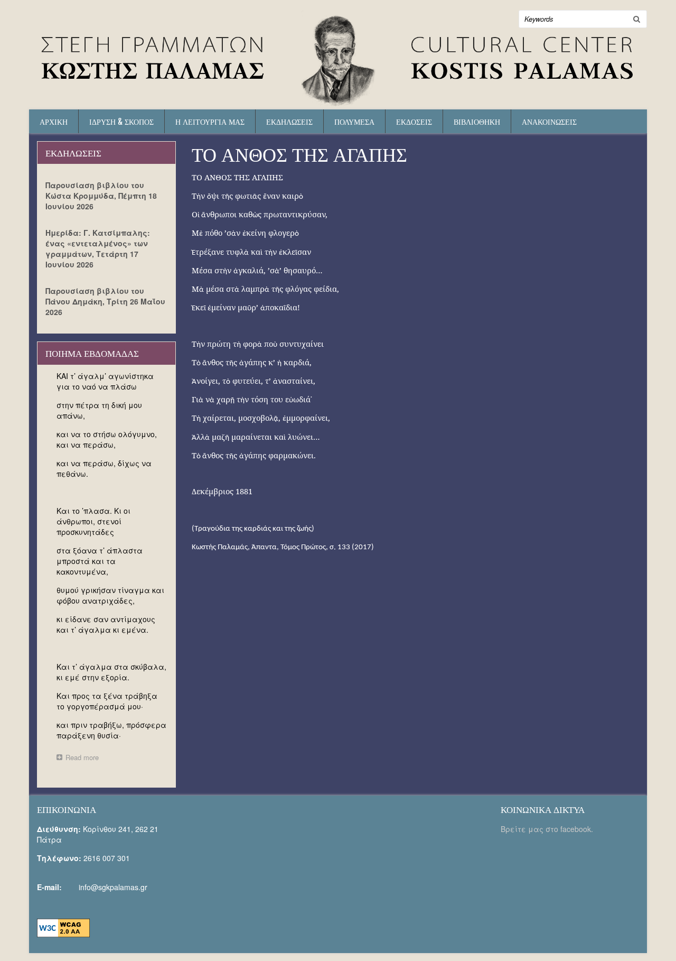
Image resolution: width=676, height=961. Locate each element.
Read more (84, 758)
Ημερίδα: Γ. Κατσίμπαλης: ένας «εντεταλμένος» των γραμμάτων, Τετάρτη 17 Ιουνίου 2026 (97, 248)
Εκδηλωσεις (289, 121)
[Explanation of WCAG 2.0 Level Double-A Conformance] (63, 926)
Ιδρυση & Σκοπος (121, 121)
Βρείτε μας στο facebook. (548, 829)
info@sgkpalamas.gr (113, 887)
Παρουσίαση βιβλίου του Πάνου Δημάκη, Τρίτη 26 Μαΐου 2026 (105, 301)
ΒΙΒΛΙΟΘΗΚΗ (477, 121)
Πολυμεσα (354, 121)
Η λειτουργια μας (210, 121)
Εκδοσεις (414, 121)
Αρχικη (54, 121)
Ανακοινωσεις (549, 121)
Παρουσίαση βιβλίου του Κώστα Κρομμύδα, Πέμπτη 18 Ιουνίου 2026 (101, 195)
